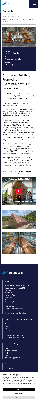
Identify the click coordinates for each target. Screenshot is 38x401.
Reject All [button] (19, 398)
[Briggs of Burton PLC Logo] (9, 3)
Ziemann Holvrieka (27, 132)
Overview (8, 324)
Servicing (8, 328)
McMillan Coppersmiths (19, 146)
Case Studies (13, 16)
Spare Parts (8, 331)
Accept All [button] (19, 389)
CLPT (6, 348)
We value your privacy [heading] (12, 374)
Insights (4, 16)
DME (6, 353)
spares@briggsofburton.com (15, 335)
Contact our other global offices (15, 313)
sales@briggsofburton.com (15, 309)
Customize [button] (19, 394)
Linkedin (10, 369)
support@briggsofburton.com (16, 337)
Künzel (7, 355)
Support (7, 326)
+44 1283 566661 (11, 306)
